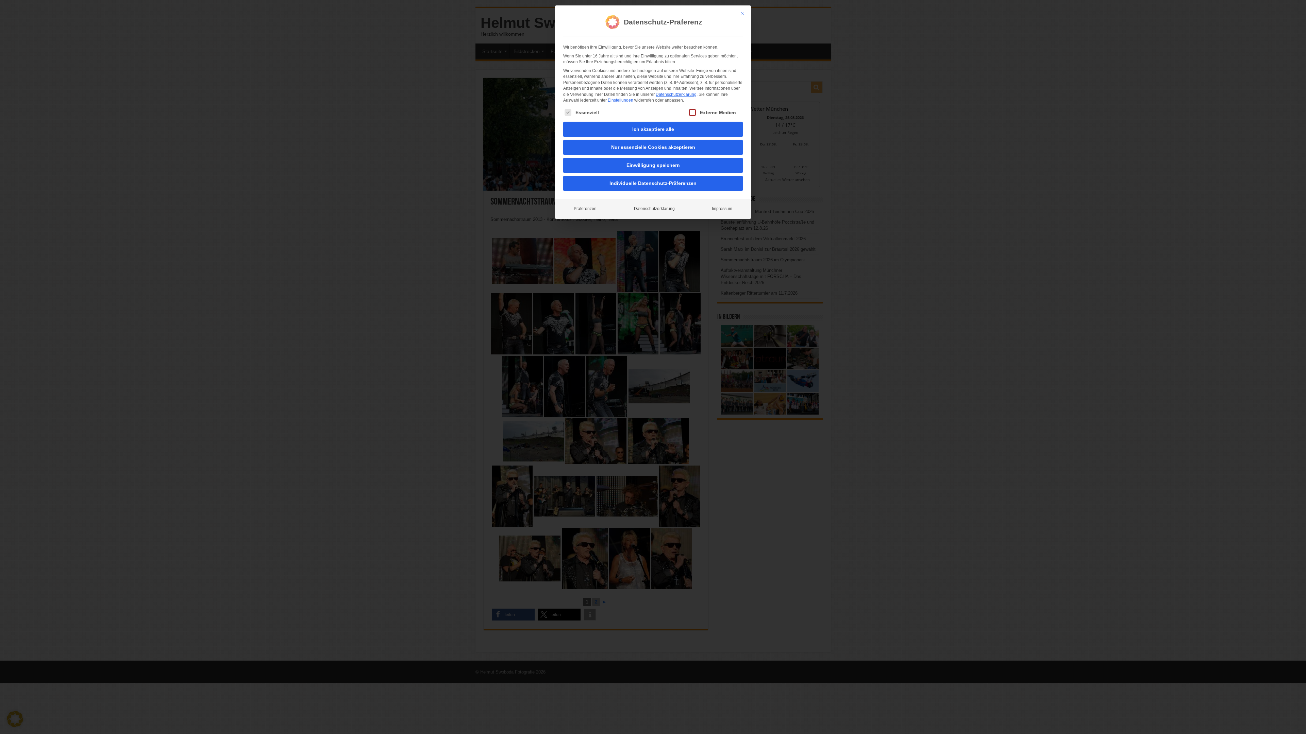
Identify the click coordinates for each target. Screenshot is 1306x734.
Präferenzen (585, 208)
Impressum (722, 208)
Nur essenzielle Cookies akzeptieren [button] (653, 147)
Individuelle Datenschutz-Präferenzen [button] (653, 183)
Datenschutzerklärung (676, 94)
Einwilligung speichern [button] (653, 165)
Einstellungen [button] (620, 100)
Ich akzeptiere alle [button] (653, 129)
